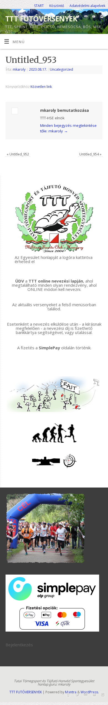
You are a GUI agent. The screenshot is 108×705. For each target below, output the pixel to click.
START (39, 5)
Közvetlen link (41, 86)
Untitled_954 (90, 154)
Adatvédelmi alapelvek (87, 5)
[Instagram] (101, 17)
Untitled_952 (18, 154)
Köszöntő (56, 5)
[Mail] (85, 17)
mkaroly (19, 69)
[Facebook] (69, 17)
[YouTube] (93, 17)
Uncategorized (61, 69)
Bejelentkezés (19, 644)
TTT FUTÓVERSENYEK (41, 18)
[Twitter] (77, 17)
